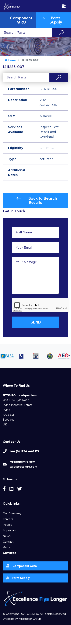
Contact (8, 541)
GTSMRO (33, 614)
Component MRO (24, 566)
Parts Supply (21, 578)
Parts (6, 547)
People (7, 524)
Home (12, 60)
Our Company (12, 513)
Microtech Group (30, 618)
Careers (8, 519)
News (6, 536)
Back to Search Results (42, 200)
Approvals (9, 530)
